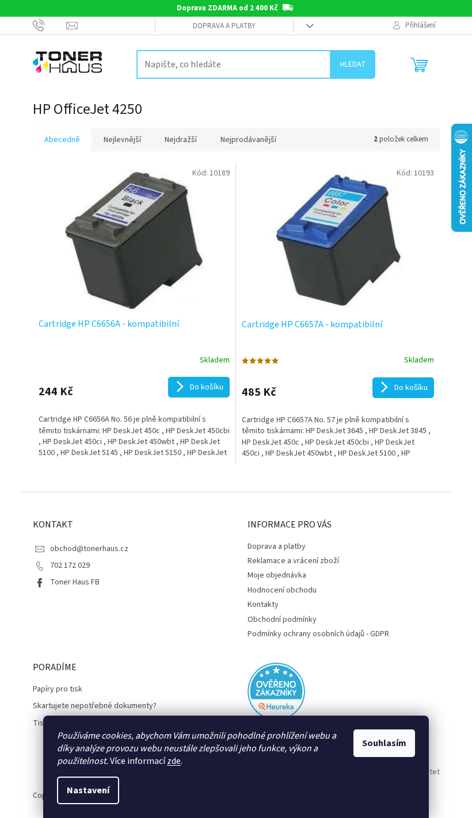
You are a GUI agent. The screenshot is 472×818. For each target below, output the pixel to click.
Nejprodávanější (248, 140)
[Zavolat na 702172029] (50, 25)
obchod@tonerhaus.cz (89, 549)
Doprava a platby (224, 26)
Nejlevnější (122, 140)
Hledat (353, 64)
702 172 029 (70, 565)
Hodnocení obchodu (282, 590)
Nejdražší (181, 140)
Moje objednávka (277, 575)
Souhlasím (384, 743)
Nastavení (88, 790)
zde (174, 761)
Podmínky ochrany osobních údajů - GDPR (318, 634)
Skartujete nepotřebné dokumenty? (95, 706)
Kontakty (263, 604)
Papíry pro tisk (57, 689)
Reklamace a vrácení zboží (293, 561)
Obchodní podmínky (282, 619)
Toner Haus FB (75, 582)
